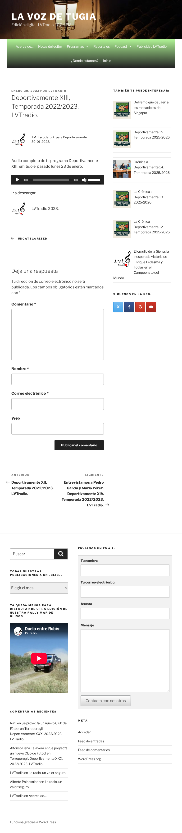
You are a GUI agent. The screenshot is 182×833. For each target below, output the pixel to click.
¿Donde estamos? (84, 61)
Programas (75, 46)
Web (15, 418)
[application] (57, 180)
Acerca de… (24, 46)
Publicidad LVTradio (151, 46)
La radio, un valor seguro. (47, 773)
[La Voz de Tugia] (140, 307)
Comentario (23, 304)
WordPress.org (89, 759)
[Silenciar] (84, 179)
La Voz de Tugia (54, 16)
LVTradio (58, 91)
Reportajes (101, 46)
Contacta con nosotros (106, 701)
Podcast (120, 46)
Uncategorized (33, 238)
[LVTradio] (118, 307)
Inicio (107, 61)
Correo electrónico (30, 393)
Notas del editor (50, 46)
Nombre (20, 368)
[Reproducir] (17, 179)
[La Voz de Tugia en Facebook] (129, 307)
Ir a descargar (23, 193)
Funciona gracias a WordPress (33, 822)
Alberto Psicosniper (25, 782)
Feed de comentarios (94, 750)
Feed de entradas (91, 741)
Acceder (84, 732)
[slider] (94, 179)
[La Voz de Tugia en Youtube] (151, 307)
